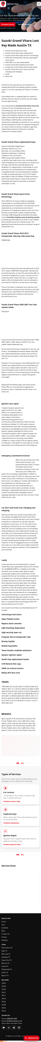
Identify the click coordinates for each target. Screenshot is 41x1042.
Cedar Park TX (7, 960)
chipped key (19, 146)
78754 (4, 1011)
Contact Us (5, 934)
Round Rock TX (7, 948)
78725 (4, 1008)
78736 (4, 986)
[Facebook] (9, 1028)
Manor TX (5, 976)
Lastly (7, 74)
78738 (4, 1005)
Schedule (5, 928)
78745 (4, 1002)
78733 (4, 989)
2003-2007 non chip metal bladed (17, 62)
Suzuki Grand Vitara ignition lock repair (19, 65)
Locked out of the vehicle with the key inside (21, 67)
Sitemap (4, 940)
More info (8, 76)
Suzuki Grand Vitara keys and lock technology (21, 55)
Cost (3, 925)
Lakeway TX (6, 957)
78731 (4, 992)
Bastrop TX (5, 963)
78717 (4, 995)
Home (4, 922)
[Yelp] (14, 1028)
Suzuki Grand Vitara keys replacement (19, 53)
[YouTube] (4, 1028)
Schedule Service (7, 24)
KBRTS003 (15, 271)
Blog (3, 931)
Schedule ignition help (11, 844)
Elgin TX (4, 951)
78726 (4, 999)
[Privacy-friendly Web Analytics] (20, 1041)
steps (20, 385)
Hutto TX (5, 972)
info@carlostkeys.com (14, 1021)
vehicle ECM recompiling (16, 87)
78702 (4, 983)
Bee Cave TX (6, 954)
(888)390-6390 (12, 1019)
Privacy (4, 937)
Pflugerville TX (7, 969)
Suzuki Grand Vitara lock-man (16, 51)
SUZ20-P (25, 342)
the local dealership (15, 280)
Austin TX (5, 966)
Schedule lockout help (11, 801)
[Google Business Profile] (19, 1028)
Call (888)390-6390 (24, 24)
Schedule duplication (11, 823)
